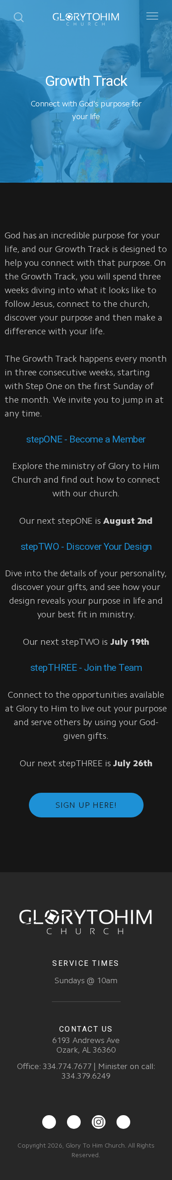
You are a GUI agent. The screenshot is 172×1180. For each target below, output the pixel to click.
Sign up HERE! (86, 805)
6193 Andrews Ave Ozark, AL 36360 (86, 1045)
